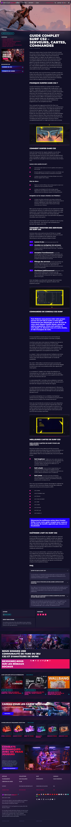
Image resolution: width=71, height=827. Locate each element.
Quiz (37, 776)
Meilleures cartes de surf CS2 (8, 43)
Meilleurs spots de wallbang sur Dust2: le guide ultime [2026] (56, 693)
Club (37, 2)
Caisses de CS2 (7, 67)
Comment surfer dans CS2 (7, 40)
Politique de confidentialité (25, 786)
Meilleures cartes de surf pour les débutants (12, 45)
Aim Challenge (23, 779)
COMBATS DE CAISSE (8, 71)
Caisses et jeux (49, 2)
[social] (37, 799)
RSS (54, 786)
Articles (4, 33)
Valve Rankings (57, 779)
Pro (54, 789)
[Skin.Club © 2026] (10, 795)
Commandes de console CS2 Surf (9, 42)
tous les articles (29, 674)
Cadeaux (55, 776)
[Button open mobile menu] (68, 2)
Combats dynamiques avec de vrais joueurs (12, 750)
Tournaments (6, 779)
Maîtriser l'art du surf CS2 (7, 46)
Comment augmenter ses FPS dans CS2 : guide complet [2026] (34, 693)
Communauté (32, 32)
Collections (22, 776)
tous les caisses (30, 722)
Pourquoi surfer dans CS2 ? (8, 38)
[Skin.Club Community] (9, 3)
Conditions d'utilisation (42, 786)
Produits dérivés (40, 789)
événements (39, 779)
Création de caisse (7, 781)
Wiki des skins (22, 789)
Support (59, 2)
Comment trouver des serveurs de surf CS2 (11, 41)
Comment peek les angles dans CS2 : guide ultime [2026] (11, 693)
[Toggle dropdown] (20, 2)
